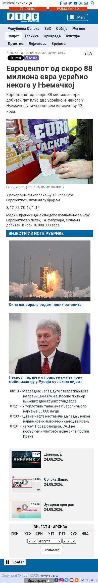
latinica (8, 3)
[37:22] (26, 459)
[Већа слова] (90, 53)
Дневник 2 (53, 454)
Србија (62, 29)
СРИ (39, 533)
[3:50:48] (26, 510)
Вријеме (59, 44)
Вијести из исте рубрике (36, 233)
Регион (79, 29)
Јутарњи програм (59, 505)
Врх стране (37, 580)
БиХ (47, 29)
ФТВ (93, 580)
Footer (18, 562)
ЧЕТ (51, 533)
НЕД (85, 533)
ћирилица (24, 3)
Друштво (15, 44)
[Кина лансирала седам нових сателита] (49, 269)
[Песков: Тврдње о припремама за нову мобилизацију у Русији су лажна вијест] (49, 342)
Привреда (52, 36)
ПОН (15, 533)
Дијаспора (37, 44)
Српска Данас (56, 479)
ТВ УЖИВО (27, 9)
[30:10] (26, 484)
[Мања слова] (85, 53)
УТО (27, 533)
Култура (73, 36)
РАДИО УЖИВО (68, 9)
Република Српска (23, 29)
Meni (80, 17)
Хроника (31, 36)
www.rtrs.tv (49, 575)
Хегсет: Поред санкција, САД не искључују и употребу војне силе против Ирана (49, 431)
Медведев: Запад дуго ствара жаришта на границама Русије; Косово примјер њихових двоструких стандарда (49, 396)
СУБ (73, 533)
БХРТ (84, 580)
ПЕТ (62, 533)
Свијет (13, 36)
